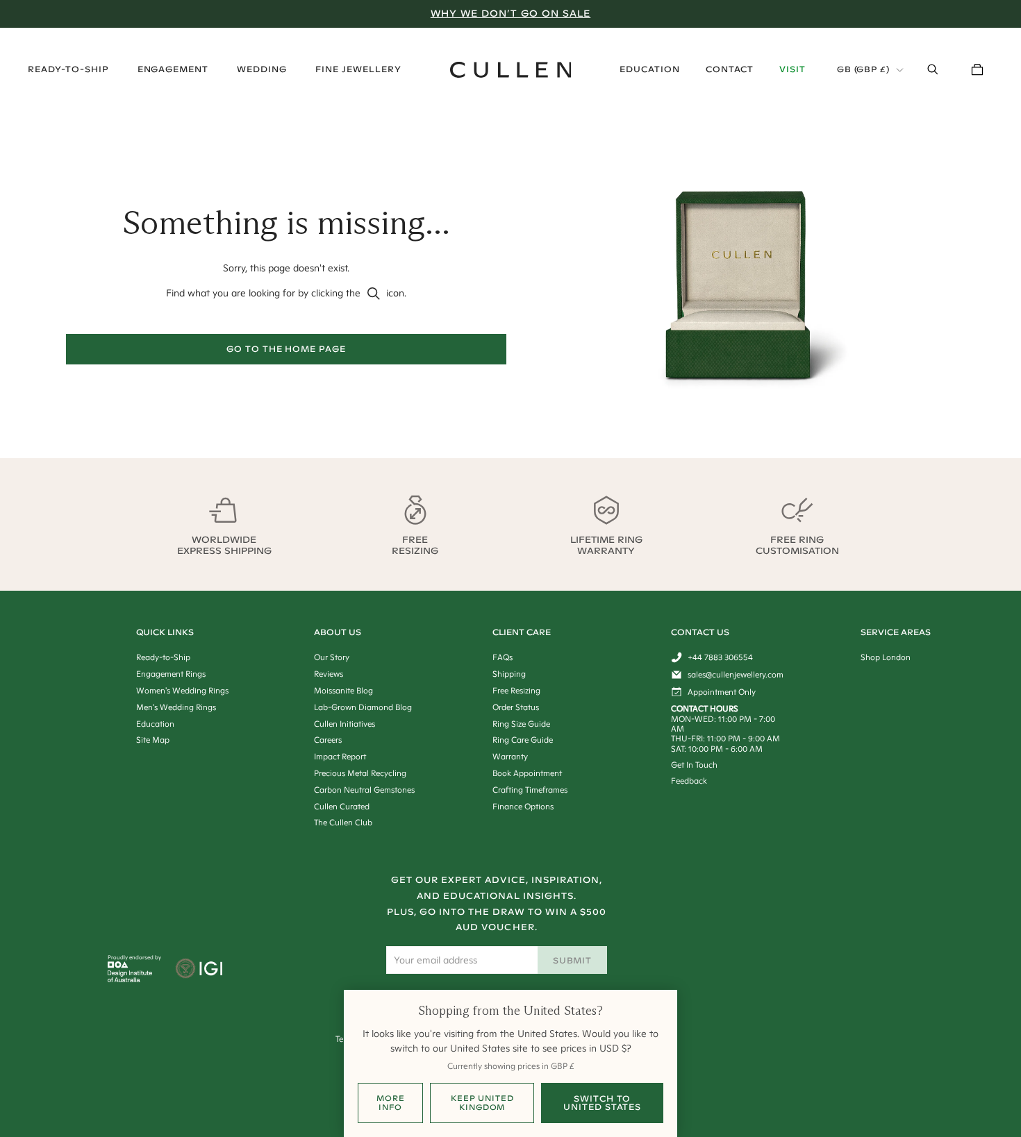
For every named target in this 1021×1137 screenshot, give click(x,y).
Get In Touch (694, 764)
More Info (390, 1102)
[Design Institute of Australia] (130, 978)
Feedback (689, 780)
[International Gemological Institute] (200, 970)
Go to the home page (286, 349)
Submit (572, 960)
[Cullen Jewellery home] (511, 70)
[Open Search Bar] (933, 69)
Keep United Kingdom (482, 1102)
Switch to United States (602, 1102)
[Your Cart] (977, 69)
